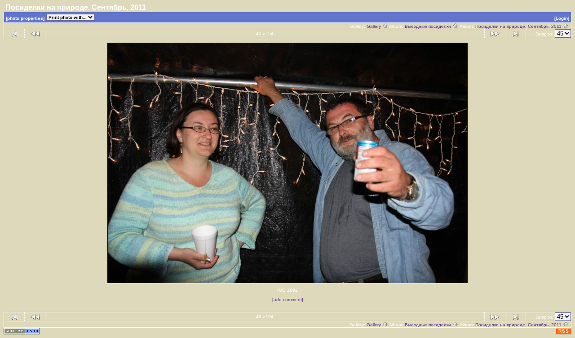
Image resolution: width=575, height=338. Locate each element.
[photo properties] (25, 18)
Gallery (374, 26)
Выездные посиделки (428, 26)
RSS (563, 331)
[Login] (561, 18)
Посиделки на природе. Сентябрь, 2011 (519, 26)
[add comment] (287, 299)
